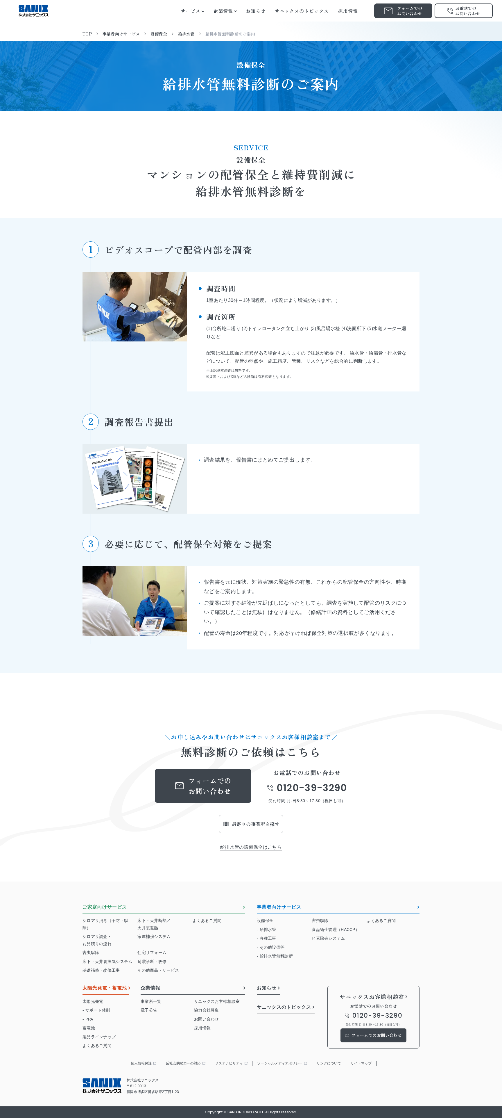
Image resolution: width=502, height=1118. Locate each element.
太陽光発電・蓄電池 (105, 988)
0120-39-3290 (312, 787)
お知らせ (267, 988)
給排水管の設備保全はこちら (251, 847)
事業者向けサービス (279, 907)
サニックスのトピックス (284, 1007)
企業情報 (150, 988)
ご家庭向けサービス (105, 907)
